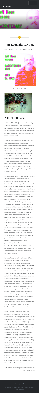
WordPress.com (19, 389)
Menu (33, 3)
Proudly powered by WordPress (14, 387)
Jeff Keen (6, 6)
